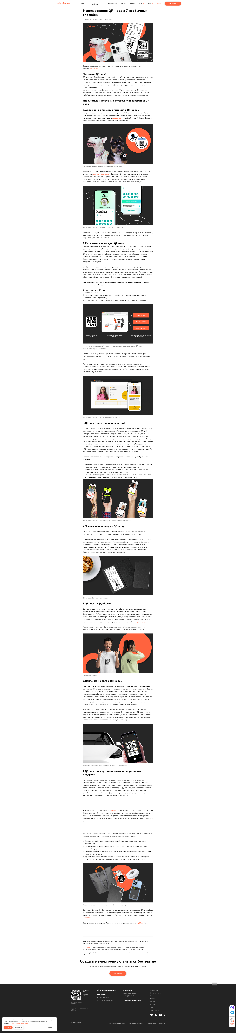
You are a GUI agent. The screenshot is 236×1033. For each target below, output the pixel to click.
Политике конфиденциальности (20, 1023)
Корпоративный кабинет (108, 990)
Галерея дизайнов (156, 996)
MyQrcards (115, 810)
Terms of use (162, 1023)
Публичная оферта (151, 1023)
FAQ (151, 1007)
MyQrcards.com (141, 622)
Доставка (153, 1004)
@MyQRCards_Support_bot (105, 1000)
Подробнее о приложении (77, 1006)
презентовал (117, 118)
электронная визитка (101, 174)
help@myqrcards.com (103, 997)
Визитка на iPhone (73, 1008)
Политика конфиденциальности (117, 1023)
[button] (149, 4)
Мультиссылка (154, 1010)
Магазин (153, 999)
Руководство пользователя (132, 1000)
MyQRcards (94, 69)
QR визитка (73, 1010)
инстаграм (87, 918)
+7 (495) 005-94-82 (128, 996)
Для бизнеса (154, 990)
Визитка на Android (84, 1008)
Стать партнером (155, 993)
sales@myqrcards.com (129, 993)
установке (80, 1002)
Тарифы (152, 1002)
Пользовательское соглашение (135, 1023)
